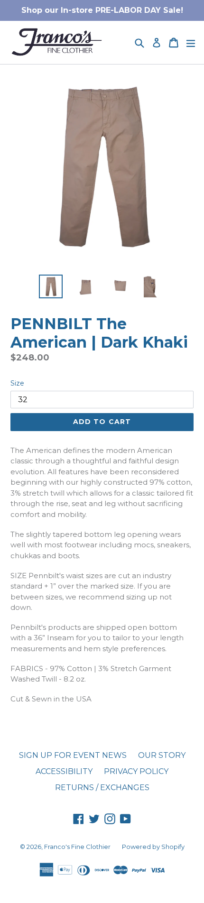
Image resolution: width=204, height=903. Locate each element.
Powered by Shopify (153, 846)
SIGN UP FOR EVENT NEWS (73, 755)
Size (17, 383)
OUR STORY (161, 755)
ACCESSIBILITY (64, 771)
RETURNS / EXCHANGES (102, 787)
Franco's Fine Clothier (77, 846)
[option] (50, 286)
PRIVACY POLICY (136, 771)
